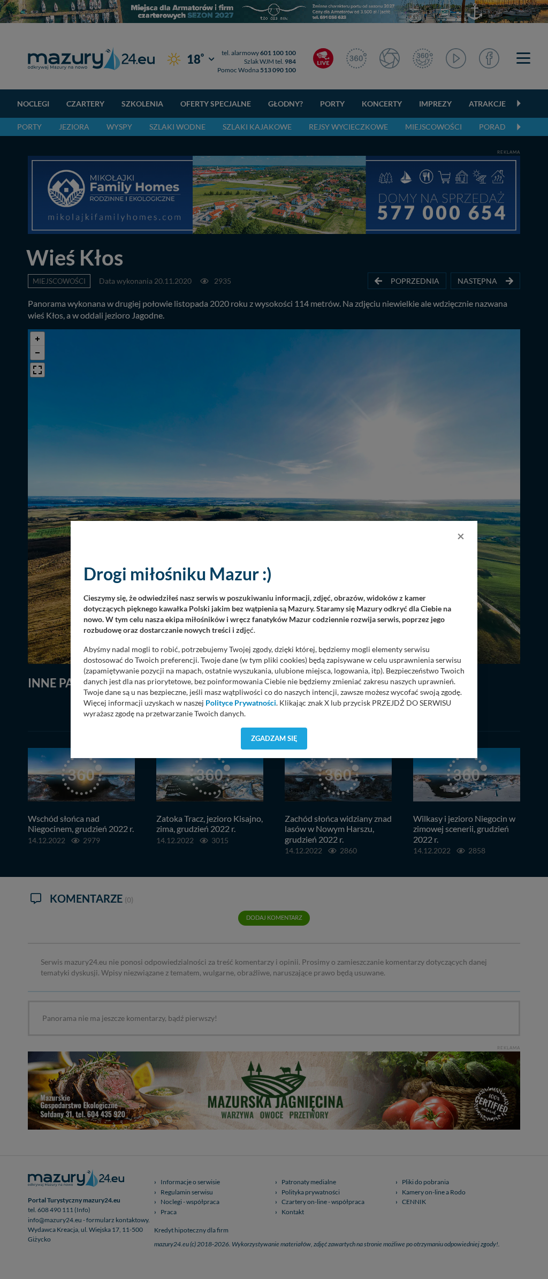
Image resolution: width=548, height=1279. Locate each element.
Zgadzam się (274, 738)
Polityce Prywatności (241, 703)
